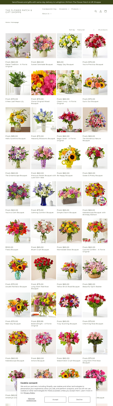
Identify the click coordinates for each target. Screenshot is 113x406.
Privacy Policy (29, 393)
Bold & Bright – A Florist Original (41, 325)
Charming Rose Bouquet (93, 324)
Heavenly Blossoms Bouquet (43, 139)
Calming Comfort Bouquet (42, 213)
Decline (79, 399)
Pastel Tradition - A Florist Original (16, 65)
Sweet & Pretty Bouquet (93, 176)
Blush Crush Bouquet (40, 250)
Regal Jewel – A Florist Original (66, 140)
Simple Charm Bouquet (67, 213)
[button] (64, 9)
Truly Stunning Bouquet (67, 324)
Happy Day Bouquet (65, 64)
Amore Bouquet (38, 361)
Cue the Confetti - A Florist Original (94, 251)
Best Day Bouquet (13, 324)
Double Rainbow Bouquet (16, 287)
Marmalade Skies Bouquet (68, 250)
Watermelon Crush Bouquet (68, 361)
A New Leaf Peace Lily (15, 101)
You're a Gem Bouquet (15, 213)
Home (8, 22)
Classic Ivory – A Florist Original (66, 102)
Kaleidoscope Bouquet (15, 361)
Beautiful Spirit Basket (92, 287)
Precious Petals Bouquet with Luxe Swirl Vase (43, 177)
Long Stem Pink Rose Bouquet (92, 362)
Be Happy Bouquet (65, 176)
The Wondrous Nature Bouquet (92, 140)
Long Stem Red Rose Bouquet (40, 288)
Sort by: (72, 30)
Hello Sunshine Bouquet (16, 139)
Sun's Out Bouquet (90, 101)
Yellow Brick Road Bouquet (68, 287)
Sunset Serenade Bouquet (42, 64)
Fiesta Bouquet (12, 250)
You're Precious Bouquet (93, 64)
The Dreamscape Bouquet (16, 176)
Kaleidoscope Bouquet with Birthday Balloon (94, 214)
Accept (55, 399)
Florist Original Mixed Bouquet (40, 102)
